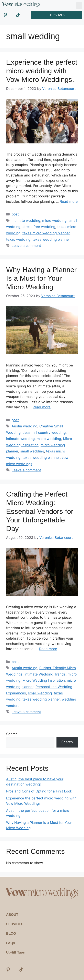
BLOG (11, 933)
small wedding (32, 451)
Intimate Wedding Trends (45, 674)
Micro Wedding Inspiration (43, 680)
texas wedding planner (51, 239)
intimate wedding (26, 221)
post (15, 214)
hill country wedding (49, 432)
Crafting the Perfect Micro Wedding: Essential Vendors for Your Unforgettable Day (39, 511)
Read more (69, 201)
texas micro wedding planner (46, 233)
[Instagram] (11, 15)
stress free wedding (38, 227)
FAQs (10, 943)
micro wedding (54, 221)
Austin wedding (24, 426)
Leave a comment (26, 246)
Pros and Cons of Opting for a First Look (39, 791)
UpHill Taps (15, 952)
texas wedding (18, 239)
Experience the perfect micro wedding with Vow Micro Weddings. (41, 70)
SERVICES (14, 924)
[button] (79, 5)
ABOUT (12, 915)
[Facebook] (24, 15)
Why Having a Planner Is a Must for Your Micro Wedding (41, 278)
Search (12, 734)
